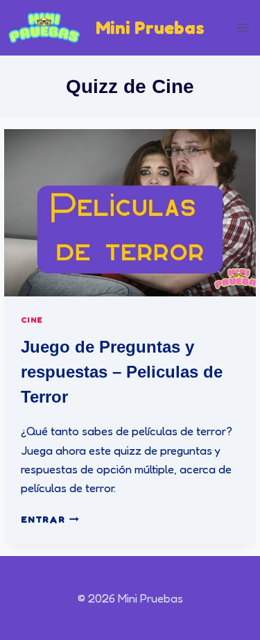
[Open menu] (243, 27)
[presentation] (129, 212)
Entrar (49, 519)
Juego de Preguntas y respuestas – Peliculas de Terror (122, 371)
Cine (31, 319)
